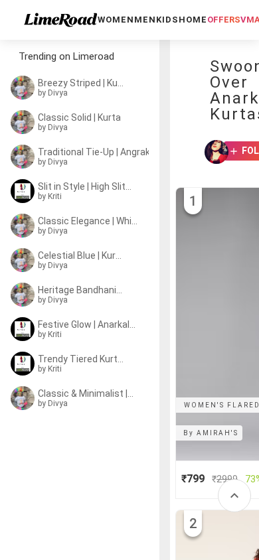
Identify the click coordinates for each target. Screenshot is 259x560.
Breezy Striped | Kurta (81, 83)
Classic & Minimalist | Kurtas (86, 393)
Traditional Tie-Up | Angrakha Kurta (97, 152)
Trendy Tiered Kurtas (81, 359)
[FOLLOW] (229, 152)
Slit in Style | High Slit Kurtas (85, 186)
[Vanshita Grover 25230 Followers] (213, 152)
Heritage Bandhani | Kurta (81, 290)
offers (223, 20)
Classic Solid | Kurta (79, 117)
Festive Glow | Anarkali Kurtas (87, 324)
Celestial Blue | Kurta (81, 255)
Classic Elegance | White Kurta (89, 221)
